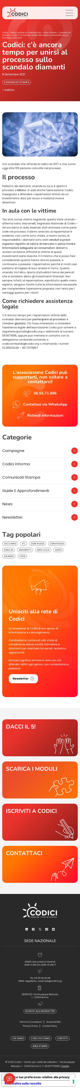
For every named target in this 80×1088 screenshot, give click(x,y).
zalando (9, 556)
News (7, 504)
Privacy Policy (30, 1026)
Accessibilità (54, 1021)
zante (58, 549)
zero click (43, 549)
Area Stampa (40, 1046)
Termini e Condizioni (30, 1021)
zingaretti (25, 549)
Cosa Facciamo (40, 1038)
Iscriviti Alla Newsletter (40, 1011)
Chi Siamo (18, 1038)
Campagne (13, 450)
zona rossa (57, 543)
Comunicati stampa (16, 82)
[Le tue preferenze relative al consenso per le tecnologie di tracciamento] (73, 1081)
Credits (65, 1066)
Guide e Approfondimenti (25, 490)
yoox (22, 556)
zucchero (10, 543)
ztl (23, 543)
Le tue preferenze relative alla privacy (42, 1077)
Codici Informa (16, 464)
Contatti (62, 1038)
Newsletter (12, 517)
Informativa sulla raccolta (23, 1083)
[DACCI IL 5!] (40, 737)
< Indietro (8, 90)
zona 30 (8, 549)
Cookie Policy (49, 1026)
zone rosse (37, 543)
